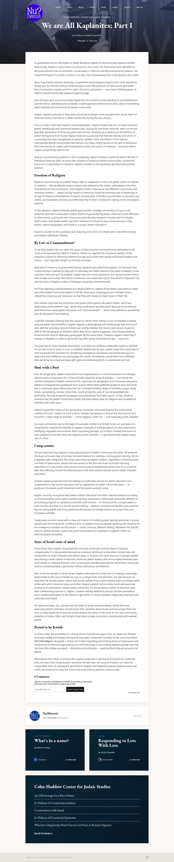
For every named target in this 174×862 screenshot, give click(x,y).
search (58, 7)
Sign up (139, 7)
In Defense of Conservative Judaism (55, 803)
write (103, 7)
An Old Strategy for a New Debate (54, 796)
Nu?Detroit (50, 713)
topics (69, 7)
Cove (138, 693)
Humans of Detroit (42, 736)
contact (115, 7)
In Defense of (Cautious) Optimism (55, 818)
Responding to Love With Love (117, 743)
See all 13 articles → (43, 833)
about (81, 7)
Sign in (127, 7)
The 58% (101, 736)
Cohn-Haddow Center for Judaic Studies (72, 786)
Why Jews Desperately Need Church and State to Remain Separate (73, 825)
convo (92, 7)
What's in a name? (51, 740)
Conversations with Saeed (49, 810)
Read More (138, 716)
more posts (51, 717)
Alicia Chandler (108, 760)
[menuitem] (58, 7)
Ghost (70, 857)
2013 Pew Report (43, 641)
